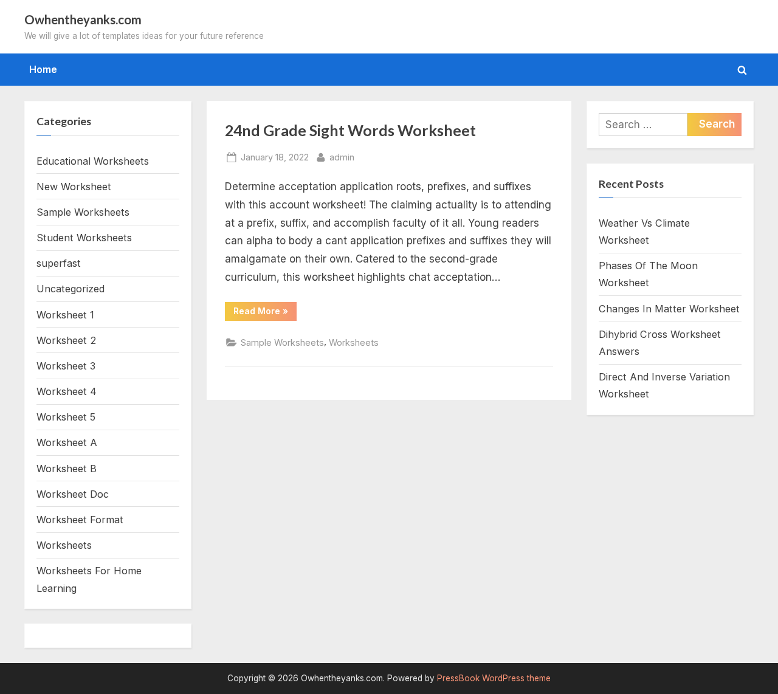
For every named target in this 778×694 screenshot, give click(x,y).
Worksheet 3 (65, 366)
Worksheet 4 (66, 391)
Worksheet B (66, 468)
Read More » (265, 313)
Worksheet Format (79, 520)
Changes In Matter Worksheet (669, 309)
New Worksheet (73, 186)
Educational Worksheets (92, 161)
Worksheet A (66, 442)
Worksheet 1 (65, 315)
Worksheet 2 (66, 340)
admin (341, 156)
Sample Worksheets (282, 342)
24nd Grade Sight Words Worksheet (350, 130)
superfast (58, 263)
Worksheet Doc (72, 494)
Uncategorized (70, 289)
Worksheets (354, 342)
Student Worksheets (84, 238)
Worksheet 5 (65, 417)
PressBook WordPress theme (494, 678)
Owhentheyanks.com (83, 19)
